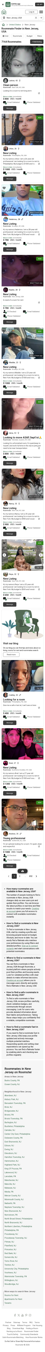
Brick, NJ (8, 1107)
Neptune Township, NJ (14, 1207)
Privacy (6, 1325)
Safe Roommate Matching (13, 1337)
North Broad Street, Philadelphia (18, 1219)
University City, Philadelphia (16, 1269)
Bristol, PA (9, 1115)
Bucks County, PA (12, 1080)
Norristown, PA (11, 1215)
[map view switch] (23, 871)
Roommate (17, 36)
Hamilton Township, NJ (14, 1157)
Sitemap (16, 1322)
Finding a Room (32, 1328)
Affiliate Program (24, 1325)
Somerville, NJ (10, 1257)
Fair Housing (37, 1325)
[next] (41, 17)
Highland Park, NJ (12, 1165)
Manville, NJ (9, 1184)
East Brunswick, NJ (12, 1142)
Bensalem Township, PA (15, 1103)
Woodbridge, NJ (11, 1284)
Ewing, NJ (8, 1149)
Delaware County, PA (13, 1138)
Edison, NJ (9, 1145)
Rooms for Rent (11, 1295)
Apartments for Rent (13, 1299)
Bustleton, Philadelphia (14, 1126)
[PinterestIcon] (26, 1315)
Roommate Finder (31, 1331)
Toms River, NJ (11, 1261)
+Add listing (37, 42)
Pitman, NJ (9, 1242)
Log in (31, 12)
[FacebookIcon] (15, 1315)
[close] (3, 4)
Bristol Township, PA (13, 1118)
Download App (18, 1328)
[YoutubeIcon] (22, 1315)
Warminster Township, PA (15, 1276)
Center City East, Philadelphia (17, 1134)
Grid (6, 36)
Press (13, 1325)
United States (15, 24)
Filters (39, 36)
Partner (8, 1322)
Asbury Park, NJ (11, 1099)
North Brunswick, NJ (13, 1222)
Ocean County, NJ (12, 1084)
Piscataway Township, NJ (15, 1238)
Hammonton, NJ (11, 1161)
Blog (8, 1328)
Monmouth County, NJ (14, 1199)
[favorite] (4, 49)
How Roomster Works (34, 1337)
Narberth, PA (9, 1203)
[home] (4, 25)
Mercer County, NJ (12, 1195)
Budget (29, 36)
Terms (24, 1322)
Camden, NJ (9, 1130)
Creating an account (15, 980)
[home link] (4, 12)
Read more (11, 655)
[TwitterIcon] (19, 1315)
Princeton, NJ (10, 1249)
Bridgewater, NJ (11, 1111)
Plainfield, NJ (10, 1245)
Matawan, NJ (10, 1188)
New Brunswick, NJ (12, 1211)
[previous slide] (6, 555)
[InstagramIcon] (30, 1315)
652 (31, 876)
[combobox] (20, 17)
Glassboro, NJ (10, 1153)
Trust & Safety (12, 1334)
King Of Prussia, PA (13, 1168)
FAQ (30, 1322)
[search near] (4, 17)
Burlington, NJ (10, 1122)
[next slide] (38, 555)
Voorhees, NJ (10, 1272)
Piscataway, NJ (11, 1234)
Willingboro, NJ (11, 1280)
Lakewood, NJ (10, 1172)
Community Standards (29, 1334)
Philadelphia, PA (11, 1230)
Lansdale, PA (10, 1176)
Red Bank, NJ (10, 1253)
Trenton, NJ (9, 1265)
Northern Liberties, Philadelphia (18, 1226)
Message (9, 108)
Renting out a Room (14, 1331)
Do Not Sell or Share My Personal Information (22, 1341)
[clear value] (36, 17)
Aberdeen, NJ (10, 1095)
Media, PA (8, 1192)
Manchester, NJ (11, 1180)
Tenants (7, 1303)
